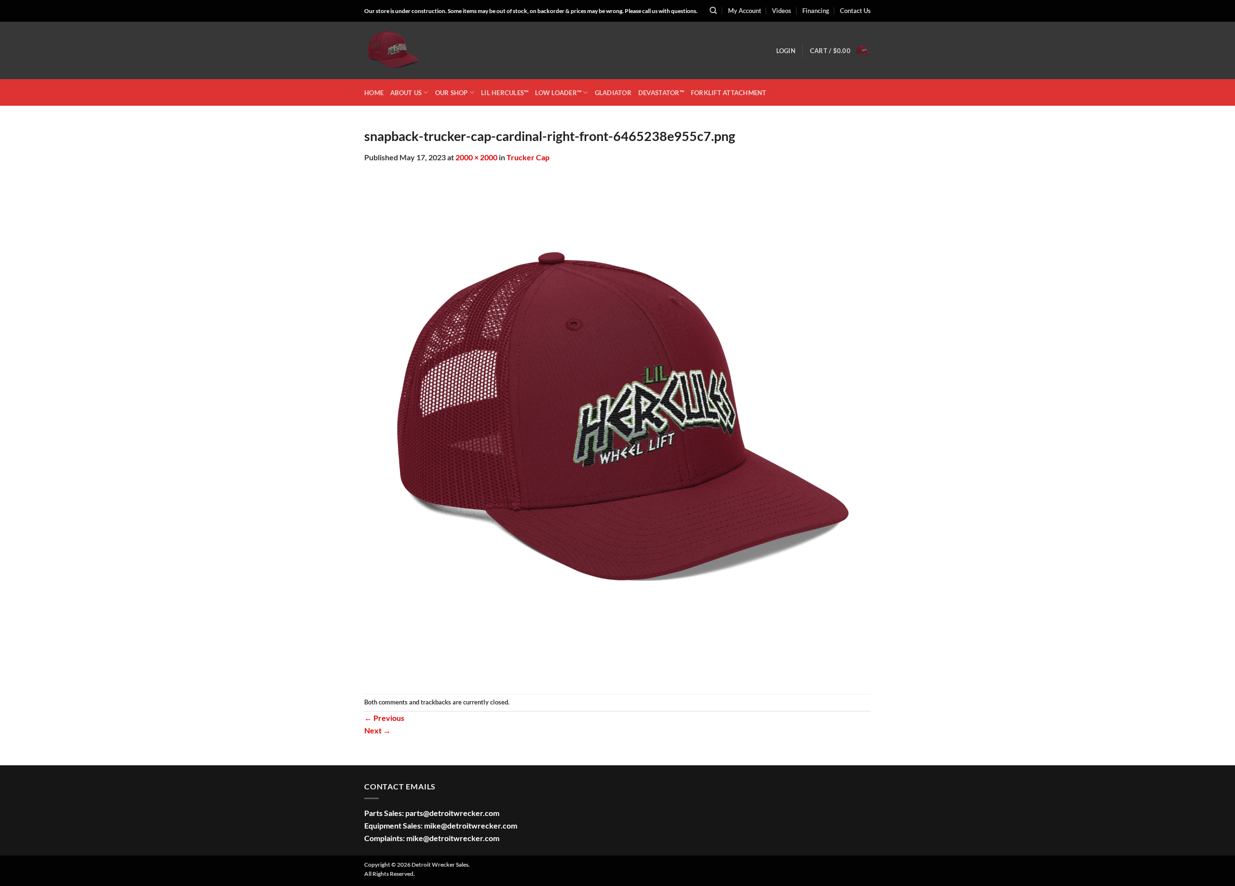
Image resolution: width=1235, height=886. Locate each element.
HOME (374, 93)
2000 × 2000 (476, 157)
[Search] (713, 10)
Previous (384, 717)
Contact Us (855, 10)
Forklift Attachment (729, 93)
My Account (744, 10)
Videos (781, 10)
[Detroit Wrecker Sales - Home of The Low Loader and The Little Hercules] (412, 50)
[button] (786, 50)
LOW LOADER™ (558, 93)
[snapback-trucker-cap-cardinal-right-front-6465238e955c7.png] (617, 427)
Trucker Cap (528, 157)
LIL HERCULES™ (504, 93)
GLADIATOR (613, 93)
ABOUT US (406, 93)
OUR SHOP (451, 93)
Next (377, 730)
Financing (815, 10)
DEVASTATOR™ (661, 93)
